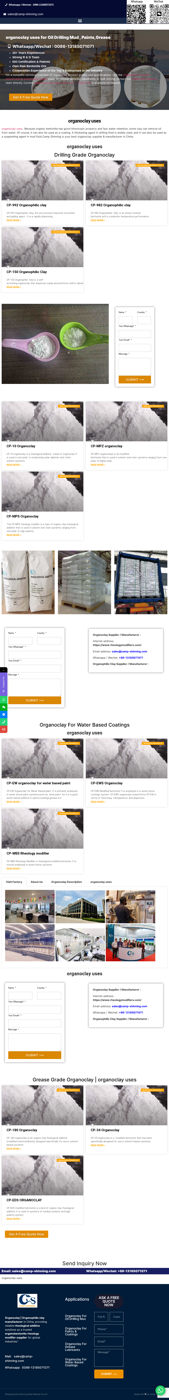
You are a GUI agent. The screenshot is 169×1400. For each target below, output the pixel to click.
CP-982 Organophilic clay (111, 205)
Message (123, 354)
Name (122, 312)
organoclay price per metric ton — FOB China (62, 82)
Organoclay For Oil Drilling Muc (76, 1317)
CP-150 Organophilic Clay (27, 272)
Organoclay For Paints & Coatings (76, 1331)
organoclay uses (12, 128)
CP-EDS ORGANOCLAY (24, 1200)
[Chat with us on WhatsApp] (160, 1390)
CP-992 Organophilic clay (27, 205)
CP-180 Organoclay (22, 1130)
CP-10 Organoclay (21, 446)
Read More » (14, 220)
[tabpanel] (84, 927)
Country (141, 312)
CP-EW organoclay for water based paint (38, 783)
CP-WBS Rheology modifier (28, 853)
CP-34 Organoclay (105, 1130)
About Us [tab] (37, 881)
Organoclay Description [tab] (66, 881)
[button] (80, 21)
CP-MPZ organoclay (106, 446)
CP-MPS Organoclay (23, 516)
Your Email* (125, 340)
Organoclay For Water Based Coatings (76, 1362)
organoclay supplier (144, 78)
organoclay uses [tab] (101, 881)
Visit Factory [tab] (14, 881)
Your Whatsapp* (127, 326)
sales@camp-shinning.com (25, 14)
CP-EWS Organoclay (107, 783)
